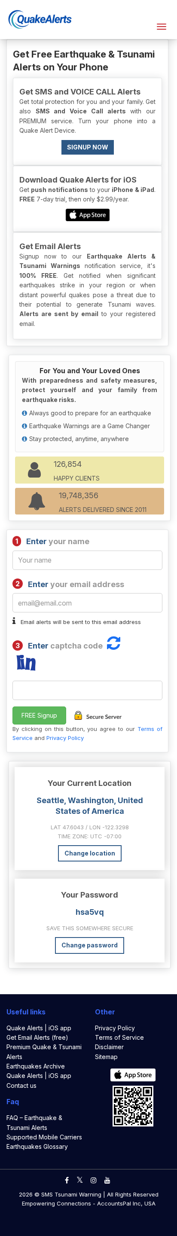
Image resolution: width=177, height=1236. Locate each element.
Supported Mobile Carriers (44, 1137)
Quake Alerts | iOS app (38, 1028)
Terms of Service (119, 1037)
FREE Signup (39, 715)
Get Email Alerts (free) (37, 1037)
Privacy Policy (65, 737)
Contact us (21, 1085)
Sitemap (106, 1056)
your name (52, 541)
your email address (69, 583)
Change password (89, 945)
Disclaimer (109, 1046)
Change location (89, 853)
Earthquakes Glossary (37, 1146)
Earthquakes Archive (35, 1066)
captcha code (59, 645)
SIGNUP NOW (87, 147)
